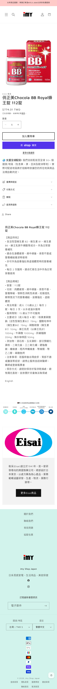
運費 (23, 113)
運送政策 (45, 682)
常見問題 (28, 528)
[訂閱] (45, 605)
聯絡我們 (28, 521)
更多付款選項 (28, 153)
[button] (6, 14)
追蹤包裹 (28, 534)
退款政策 (14, 682)
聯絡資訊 (24, 687)
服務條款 (35, 682)
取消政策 (35, 687)
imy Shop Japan (32, 678)
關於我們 (28, 514)
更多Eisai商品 (28, 492)
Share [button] (8, 214)
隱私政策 (24, 682)
